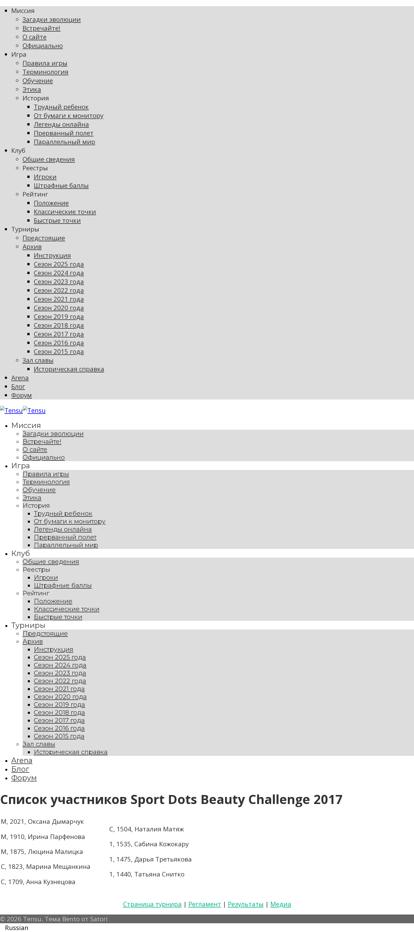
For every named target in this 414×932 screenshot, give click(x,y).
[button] (207, 927)
